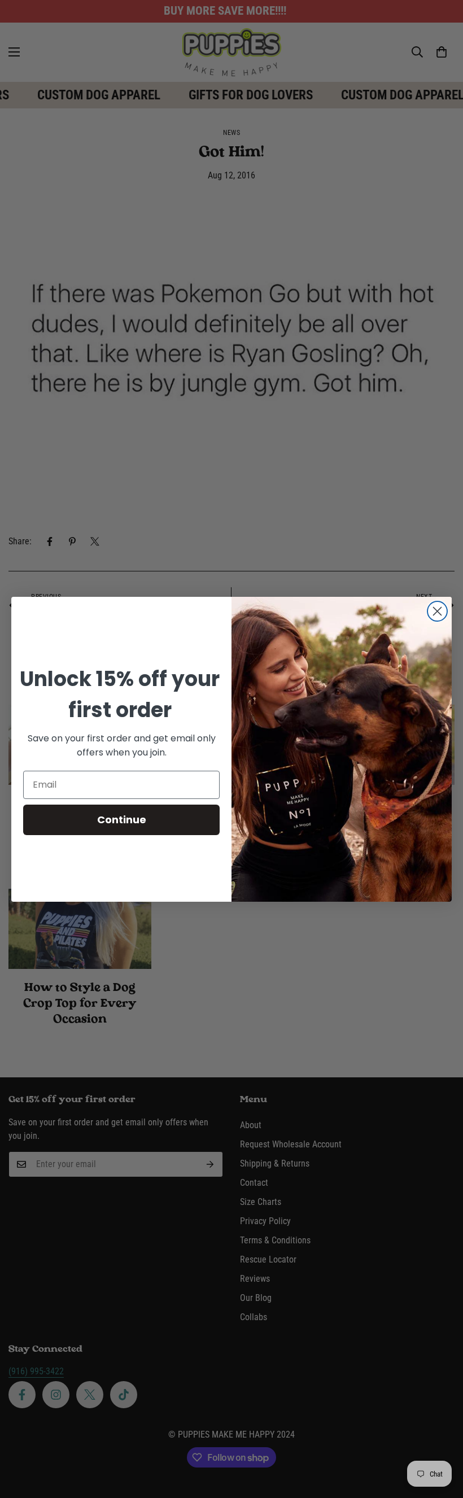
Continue (121, 820)
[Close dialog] (437, 611)
